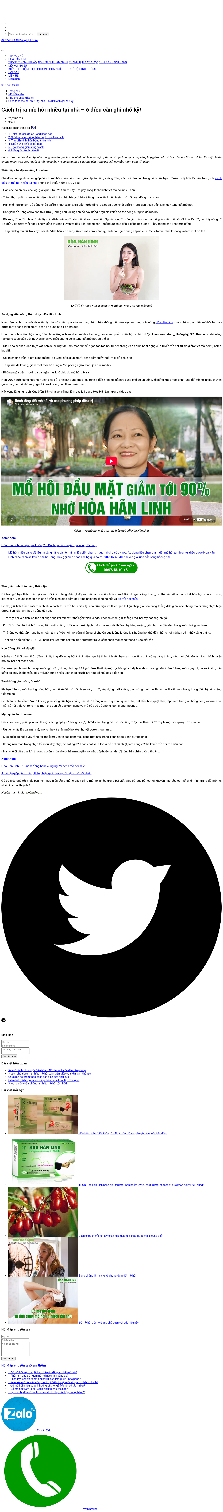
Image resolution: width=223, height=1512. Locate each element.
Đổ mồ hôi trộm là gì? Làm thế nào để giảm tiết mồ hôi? (42, 1372)
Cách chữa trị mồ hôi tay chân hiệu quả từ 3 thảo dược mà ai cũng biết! (121, 1235)
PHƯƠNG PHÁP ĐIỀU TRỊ (52, 69)
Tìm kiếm (43, 34)
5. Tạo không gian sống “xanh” (26, 147)
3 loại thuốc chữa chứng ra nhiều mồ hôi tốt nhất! (37, 1083)
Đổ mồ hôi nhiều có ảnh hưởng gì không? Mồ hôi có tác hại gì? (46, 1385)
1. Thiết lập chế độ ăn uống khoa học (30, 134)
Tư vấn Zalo (43, 1430)
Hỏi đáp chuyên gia (15, 1365)
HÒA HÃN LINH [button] (17, 59)
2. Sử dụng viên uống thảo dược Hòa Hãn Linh (36, 137)
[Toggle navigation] (2, 50)
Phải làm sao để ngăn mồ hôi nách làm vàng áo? (38, 1375)
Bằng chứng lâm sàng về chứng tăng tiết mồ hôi (107, 1275)
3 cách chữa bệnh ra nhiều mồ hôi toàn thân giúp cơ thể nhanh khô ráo (49, 1073)
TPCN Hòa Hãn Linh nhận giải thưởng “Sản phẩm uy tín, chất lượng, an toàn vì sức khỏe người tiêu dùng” (141, 1185)
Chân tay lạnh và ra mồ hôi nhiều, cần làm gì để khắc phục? (44, 1379)
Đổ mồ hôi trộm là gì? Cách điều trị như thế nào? (38, 1389)
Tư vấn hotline (89, 1509)
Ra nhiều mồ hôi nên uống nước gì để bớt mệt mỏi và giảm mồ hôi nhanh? (53, 1382)
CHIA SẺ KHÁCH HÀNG (113, 62)
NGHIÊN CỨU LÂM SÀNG (53, 62)
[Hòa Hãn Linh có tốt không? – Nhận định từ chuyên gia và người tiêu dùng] (43, 1133)
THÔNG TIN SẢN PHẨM (22, 62)
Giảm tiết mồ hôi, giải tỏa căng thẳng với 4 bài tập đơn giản (43, 1080)
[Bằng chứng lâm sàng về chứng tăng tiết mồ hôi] (43, 1275)
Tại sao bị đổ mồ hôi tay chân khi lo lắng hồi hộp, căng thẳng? (46, 1392)
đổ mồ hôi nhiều (128, 599)
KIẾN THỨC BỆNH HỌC (22, 69)
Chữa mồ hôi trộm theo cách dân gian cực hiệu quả (38, 1077)
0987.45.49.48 (10, 40)
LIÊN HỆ (13, 75)
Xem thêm (38, 1365)
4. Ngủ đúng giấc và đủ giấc (25, 143)
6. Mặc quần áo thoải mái (23, 150)
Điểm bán (14, 79)
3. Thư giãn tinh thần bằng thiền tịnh (29, 140)
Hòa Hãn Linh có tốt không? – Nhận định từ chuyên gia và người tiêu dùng (123, 1133)
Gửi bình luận (9, 1056)
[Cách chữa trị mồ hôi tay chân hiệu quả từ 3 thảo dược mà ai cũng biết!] (43, 1235)
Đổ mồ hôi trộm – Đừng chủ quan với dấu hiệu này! (109, 1322)
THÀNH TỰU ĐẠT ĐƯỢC (83, 62)
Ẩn (33, 127)
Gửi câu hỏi (8, 1358)
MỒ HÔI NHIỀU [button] (17, 65)
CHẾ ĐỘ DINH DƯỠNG (82, 69)
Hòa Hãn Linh (164, 322)
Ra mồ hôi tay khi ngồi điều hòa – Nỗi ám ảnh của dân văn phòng (47, 1070)
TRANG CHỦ (15, 55)
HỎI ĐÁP (13, 72)
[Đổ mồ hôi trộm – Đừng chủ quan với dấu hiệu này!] (43, 1322)
